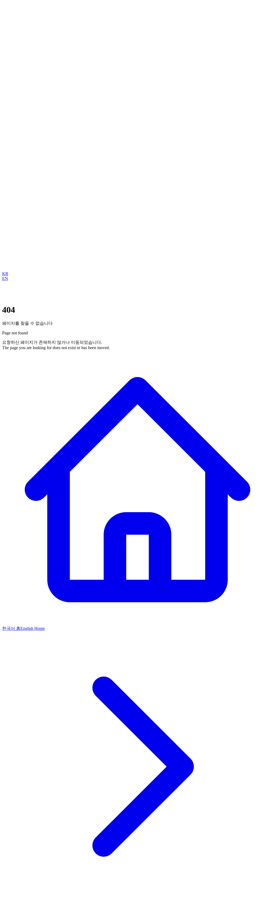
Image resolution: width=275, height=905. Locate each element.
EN (5, 278)
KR (5, 273)
